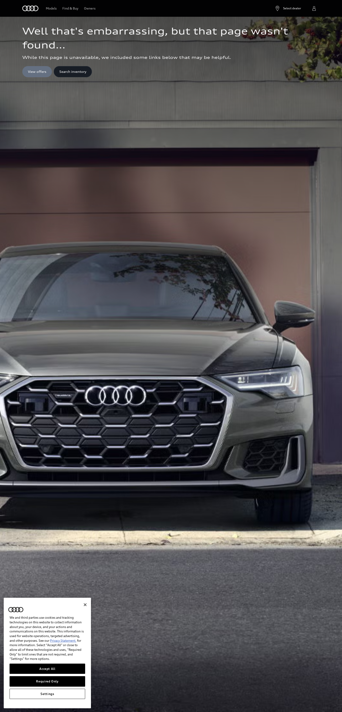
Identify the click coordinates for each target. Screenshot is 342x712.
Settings (47, 694)
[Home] (30, 8)
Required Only (47, 681)
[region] (47, 653)
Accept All (47, 669)
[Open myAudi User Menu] (314, 8)
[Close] (85, 605)
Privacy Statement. (63, 640)
